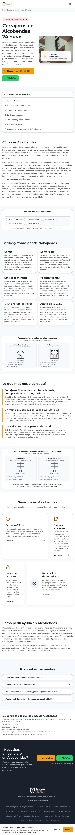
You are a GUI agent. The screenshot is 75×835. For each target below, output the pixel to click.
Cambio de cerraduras (11, 575)
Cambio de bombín (12, 811)
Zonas (57, 816)
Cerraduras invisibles (31, 816)
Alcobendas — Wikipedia (10, 725)
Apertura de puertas (59, 526)
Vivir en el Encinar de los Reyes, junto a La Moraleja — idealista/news (24, 734)
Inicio (4, 10)
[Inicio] (7, 4)
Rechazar (56, 830)
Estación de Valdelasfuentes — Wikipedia (15, 729)
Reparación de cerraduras (50, 575)
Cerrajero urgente (11, 807)
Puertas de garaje (48, 811)
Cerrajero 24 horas (16, 525)
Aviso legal (20, 821)
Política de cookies (52, 821)
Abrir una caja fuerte (13, 816)
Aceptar (68, 830)
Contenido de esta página (17, 94)
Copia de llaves (47, 816)
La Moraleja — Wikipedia (10, 727)
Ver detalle (32, 832)
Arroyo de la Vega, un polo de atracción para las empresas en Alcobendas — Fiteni (28, 732)
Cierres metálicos (64, 811)
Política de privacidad (35, 821)
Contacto (65, 816)
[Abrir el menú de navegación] (70, 4)
